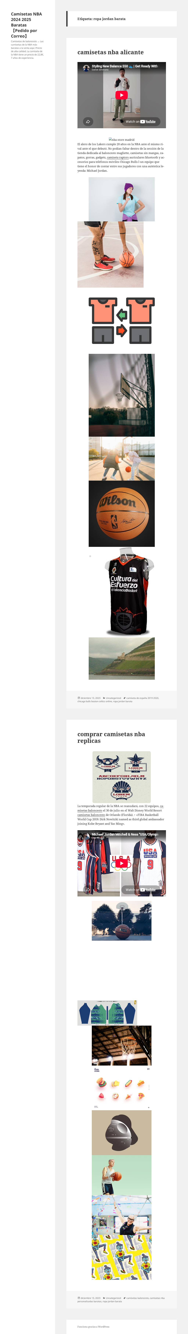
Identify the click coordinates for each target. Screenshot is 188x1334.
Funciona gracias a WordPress (93, 1326)
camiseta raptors (118, 157)
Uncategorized (113, 698)
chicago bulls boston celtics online (94, 701)
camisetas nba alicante (110, 52)
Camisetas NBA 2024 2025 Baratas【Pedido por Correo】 (26, 25)
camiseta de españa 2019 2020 (142, 698)
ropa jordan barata (122, 701)
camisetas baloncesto (91, 815)
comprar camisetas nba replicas (111, 737)
